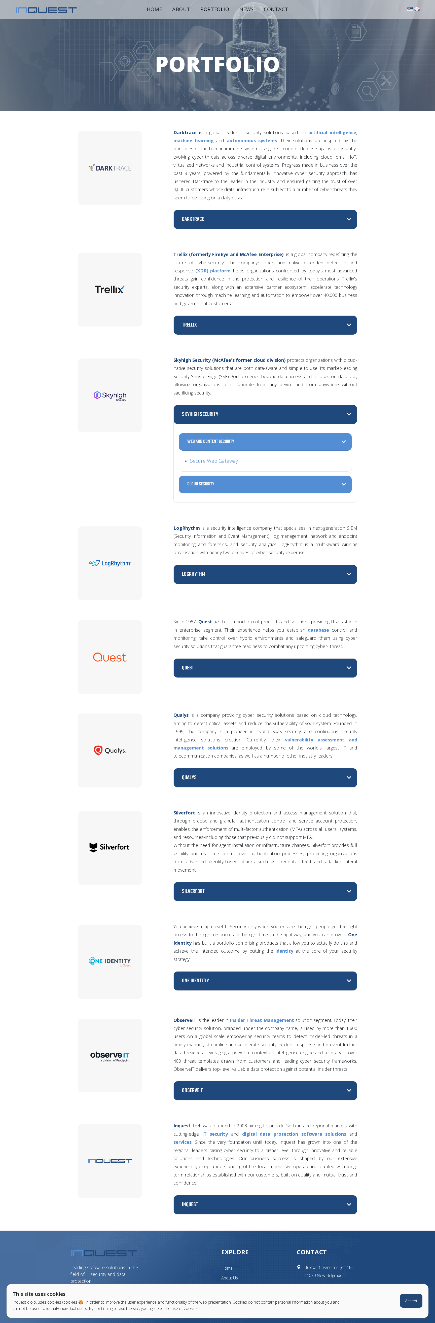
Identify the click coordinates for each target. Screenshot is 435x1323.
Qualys (189, 777)
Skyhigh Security (200, 414)
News (246, 9)
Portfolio (214, 9)
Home (154, 9)
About (181, 9)
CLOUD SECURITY (200, 484)
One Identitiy (195, 981)
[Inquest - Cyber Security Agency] (46, 9)
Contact (276, 9)
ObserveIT (192, 1090)
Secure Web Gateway (214, 460)
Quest (188, 667)
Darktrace (193, 219)
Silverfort (193, 891)
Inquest (190, 1204)
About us (229, 1278)
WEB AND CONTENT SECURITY (210, 441)
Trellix (189, 325)
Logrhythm (193, 574)
